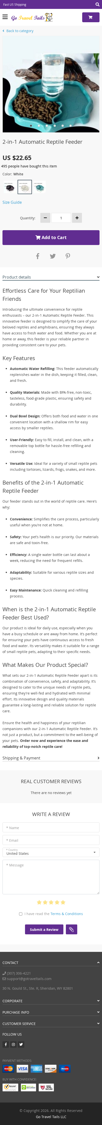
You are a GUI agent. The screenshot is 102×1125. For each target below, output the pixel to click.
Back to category (19, 30)
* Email (12, 840)
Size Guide (12, 202)
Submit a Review (44, 929)
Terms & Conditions (67, 913)
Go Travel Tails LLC (51, 1116)
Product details (16, 277)
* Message (15, 865)
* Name (12, 827)
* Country (12, 850)
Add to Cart (53, 237)
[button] (51, 852)
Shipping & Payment (21, 758)
